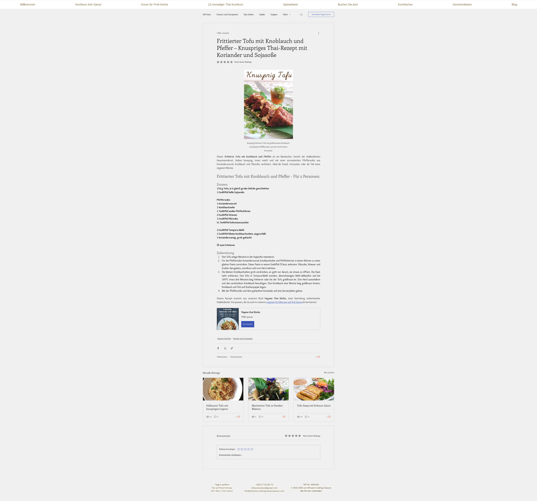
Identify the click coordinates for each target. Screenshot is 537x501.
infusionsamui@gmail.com (264, 488)
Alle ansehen (329, 372)
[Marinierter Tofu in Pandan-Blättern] (268, 389)
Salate (262, 14)
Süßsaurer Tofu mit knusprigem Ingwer (217, 407)
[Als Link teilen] (231, 348)
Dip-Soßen (249, 14)
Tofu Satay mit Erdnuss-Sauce (314, 405)
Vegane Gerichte (224, 338)
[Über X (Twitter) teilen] (225, 348)
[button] (301, 14)
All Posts (207, 14)
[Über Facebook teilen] (218, 348)
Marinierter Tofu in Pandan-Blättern (267, 407)
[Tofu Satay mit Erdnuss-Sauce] (314, 389)
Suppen (273, 14)
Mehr (285, 14)
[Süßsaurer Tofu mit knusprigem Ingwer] (223, 389)
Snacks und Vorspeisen (227, 14)
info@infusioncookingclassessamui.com (264, 491)
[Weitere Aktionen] (318, 33)
